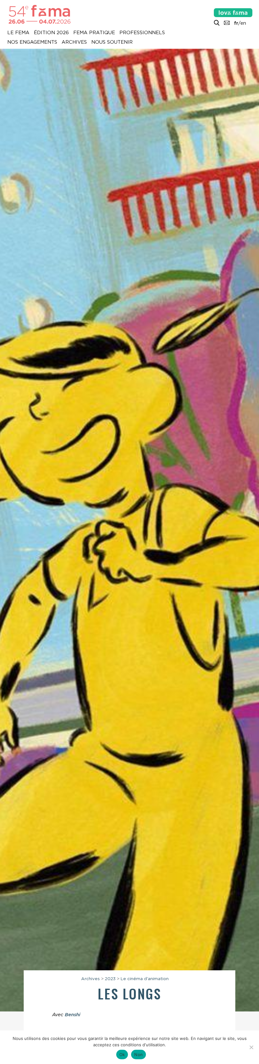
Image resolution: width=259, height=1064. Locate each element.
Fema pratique (94, 33)
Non (138, 1054)
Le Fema (18, 33)
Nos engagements (32, 42)
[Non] (251, 1047)
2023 (110, 978)
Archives (74, 42)
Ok (122, 1054)
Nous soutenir (112, 42)
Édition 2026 (51, 33)
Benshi (72, 1014)
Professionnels (142, 33)
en (243, 23)
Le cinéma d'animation (145, 978)
